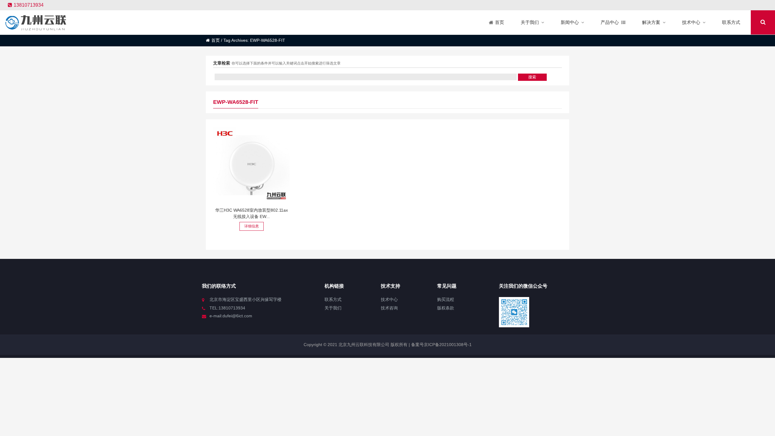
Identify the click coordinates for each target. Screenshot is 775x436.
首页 (215, 40)
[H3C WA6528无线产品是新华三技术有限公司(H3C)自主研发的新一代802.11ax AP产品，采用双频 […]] (251, 165)
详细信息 (251, 226)
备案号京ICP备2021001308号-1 (441, 344)
